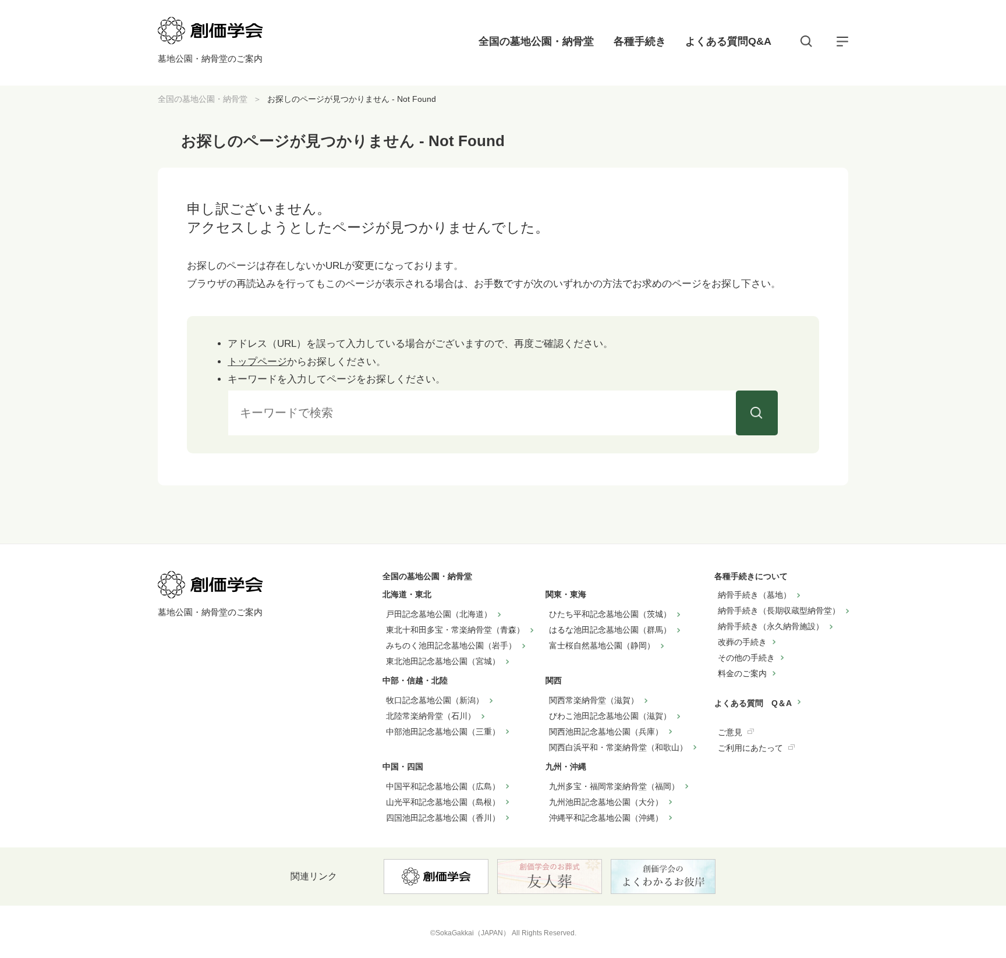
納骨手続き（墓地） (754, 594)
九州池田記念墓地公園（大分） (606, 802)
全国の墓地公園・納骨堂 (536, 41)
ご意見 (730, 732)
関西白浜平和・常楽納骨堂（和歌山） (618, 747)
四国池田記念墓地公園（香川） (443, 817)
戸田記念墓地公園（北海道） (439, 614)
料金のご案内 (742, 673)
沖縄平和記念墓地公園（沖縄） (606, 817)
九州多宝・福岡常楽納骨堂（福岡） (614, 786)
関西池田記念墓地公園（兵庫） (606, 731)
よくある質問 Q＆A (753, 703)
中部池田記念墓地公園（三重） (443, 731)
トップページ (257, 361)
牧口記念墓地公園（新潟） (435, 700)
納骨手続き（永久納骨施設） (771, 626)
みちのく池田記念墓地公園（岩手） (451, 645)
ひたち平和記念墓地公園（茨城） (610, 614)
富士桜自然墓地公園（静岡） (602, 645)
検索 (757, 413)
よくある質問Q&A (728, 41)
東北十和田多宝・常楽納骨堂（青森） (455, 629)
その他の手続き (746, 657)
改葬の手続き (742, 642)
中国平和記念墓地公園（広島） (443, 786)
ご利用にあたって (750, 748)
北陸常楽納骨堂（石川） (431, 716)
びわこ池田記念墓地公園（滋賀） (610, 716)
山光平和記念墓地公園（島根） (443, 802)
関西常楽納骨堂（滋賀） (594, 700)
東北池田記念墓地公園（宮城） (443, 661)
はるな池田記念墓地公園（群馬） (610, 629)
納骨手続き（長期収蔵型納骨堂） (779, 610)
